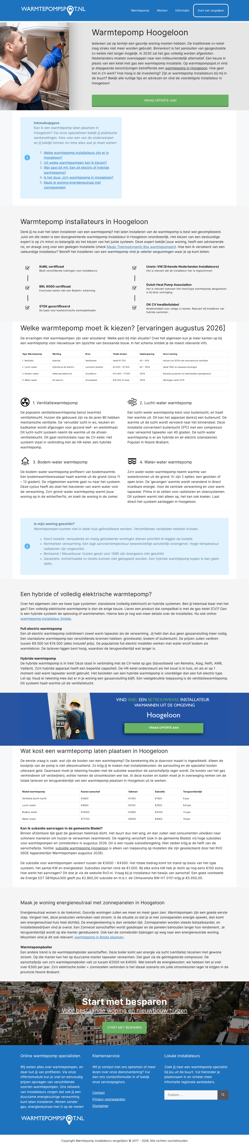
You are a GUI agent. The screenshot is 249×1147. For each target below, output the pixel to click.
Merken (162, 10)
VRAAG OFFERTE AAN (160, 100)
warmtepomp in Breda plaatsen (99, 937)
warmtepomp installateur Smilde (45, 619)
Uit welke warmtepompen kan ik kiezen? (75, 163)
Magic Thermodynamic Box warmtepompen (141, 247)
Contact (98, 1093)
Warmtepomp (140, 10)
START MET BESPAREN (124, 1027)
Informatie (182, 10)
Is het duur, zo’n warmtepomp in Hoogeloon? (78, 177)
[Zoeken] (223, 1095)
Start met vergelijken (211, 10)
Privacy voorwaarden (108, 1099)
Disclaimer (100, 1106)
